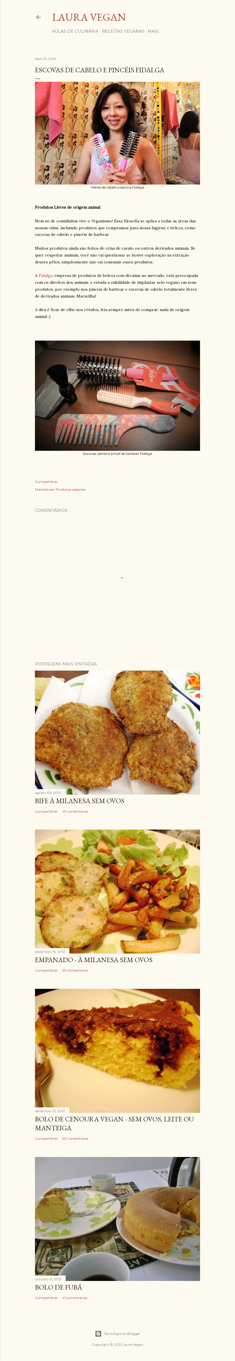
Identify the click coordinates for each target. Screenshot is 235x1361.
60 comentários (75, 1138)
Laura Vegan (89, 17)
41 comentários (74, 1298)
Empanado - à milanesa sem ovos (93, 959)
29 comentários (75, 970)
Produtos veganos (70, 489)
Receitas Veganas (123, 31)
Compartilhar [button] (46, 481)
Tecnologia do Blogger (122, 1333)
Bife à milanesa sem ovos (79, 800)
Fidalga (45, 275)
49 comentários (75, 811)
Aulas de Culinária (75, 31)
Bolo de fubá (58, 1287)
